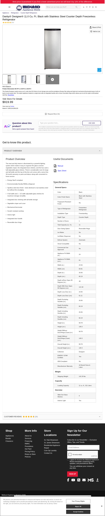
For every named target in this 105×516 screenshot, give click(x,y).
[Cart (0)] (96, 7)
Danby (12, 106)
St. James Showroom (52, 443)
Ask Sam (92, 123)
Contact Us (48, 453)
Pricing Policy (30, 451)
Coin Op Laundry (50, 450)
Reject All (78, 506)
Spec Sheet (62, 171)
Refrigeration (15, 13)
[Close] (101, 506)
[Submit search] (76, 7)
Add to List (96, 31)
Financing (28, 441)
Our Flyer (28, 449)
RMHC (27, 444)
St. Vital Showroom (51, 440)
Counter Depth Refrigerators (29, 13)
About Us (28, 436)
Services (28, 438)
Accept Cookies (78, 512)
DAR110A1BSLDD (13, 108)
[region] (52, 506)
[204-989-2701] (93, 7)
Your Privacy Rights (78, 501)
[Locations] (90, 7)
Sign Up (72, 474)
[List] (87, 7)
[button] (9, 7)
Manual (60, 166)
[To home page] (28, 7)
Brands (8, 438)
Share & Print (96, 27)
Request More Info (54, 114)
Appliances (5, 13)
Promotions (29, 446)
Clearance (9, 441)
